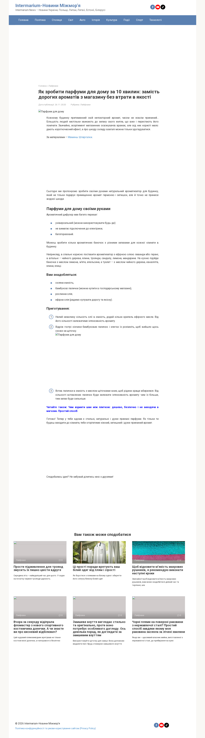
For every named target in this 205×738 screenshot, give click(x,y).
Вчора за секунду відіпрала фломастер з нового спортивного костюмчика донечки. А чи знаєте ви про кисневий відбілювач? (39, 627)
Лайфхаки (85, 104)
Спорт (139, 19)
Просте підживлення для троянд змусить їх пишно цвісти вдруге (38, 568)
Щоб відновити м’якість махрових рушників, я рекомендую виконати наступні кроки (157, 570)
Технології (155, 19)
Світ (70, 19)
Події (126, 19)
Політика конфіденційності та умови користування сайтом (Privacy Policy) (55, 728)
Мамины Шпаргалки (80, 137)
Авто (82, 19)
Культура (111, 19)
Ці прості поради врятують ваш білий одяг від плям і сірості (96, 568)
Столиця (57, 19)
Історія (96, 19)
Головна (23, 19)
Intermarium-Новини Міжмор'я (48, 5)
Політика (40, 19)
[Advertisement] (102, 52)
